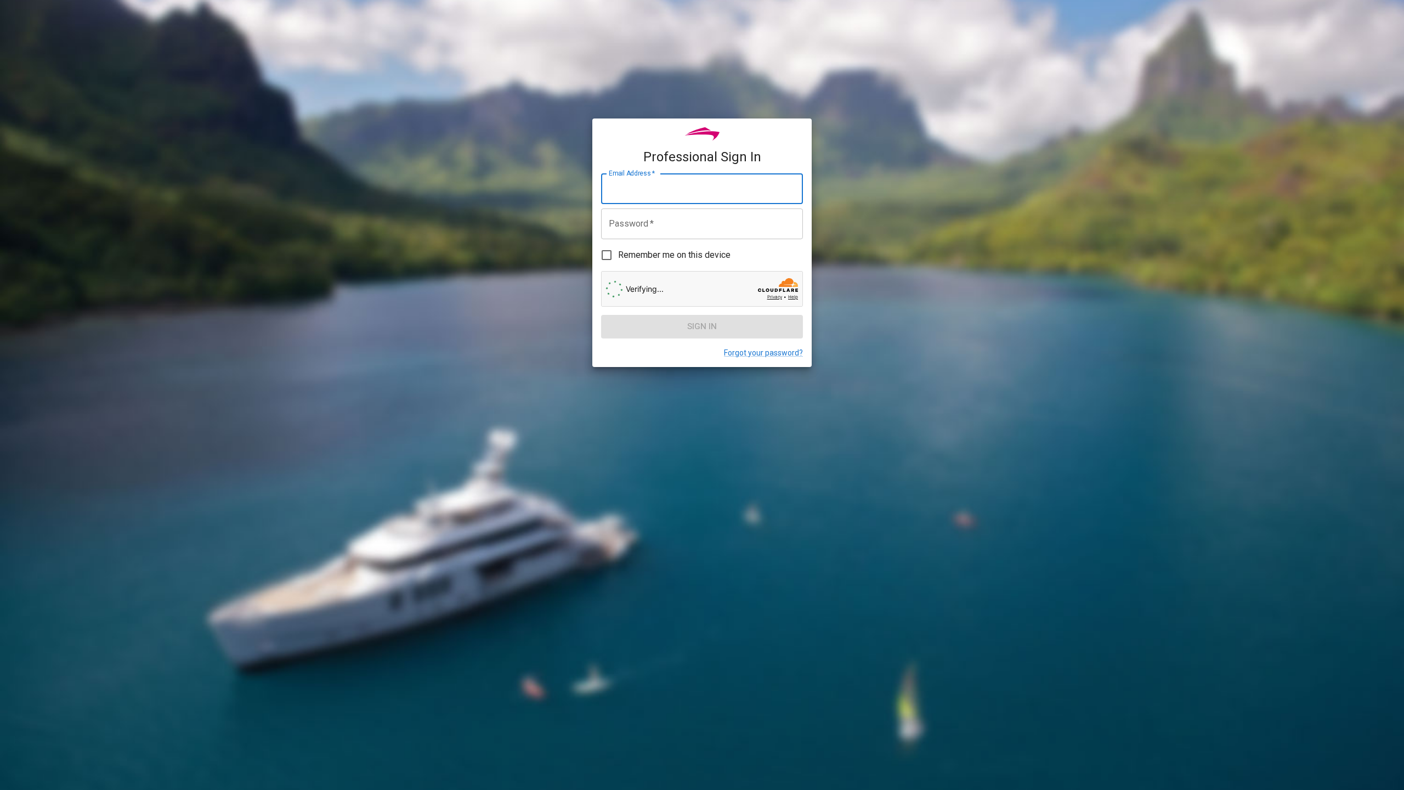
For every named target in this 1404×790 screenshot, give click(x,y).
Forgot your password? (763, 352)
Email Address (632, 173)
